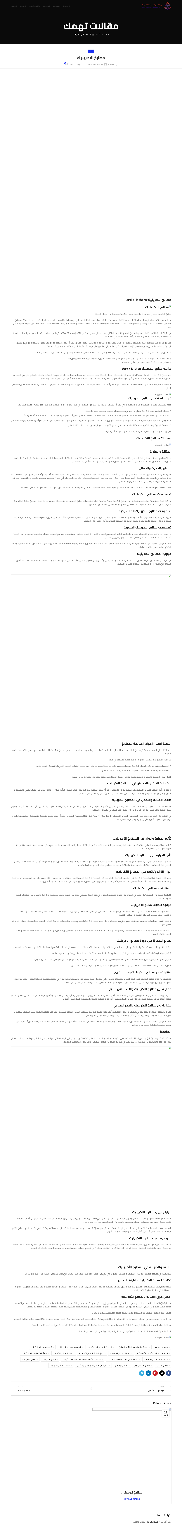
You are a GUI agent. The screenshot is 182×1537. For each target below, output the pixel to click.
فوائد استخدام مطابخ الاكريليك (34, 1353)
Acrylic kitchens (161, 1347)
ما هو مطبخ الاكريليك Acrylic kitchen (123, 1359)
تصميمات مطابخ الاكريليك (41, 1347)
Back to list (91, 1388)
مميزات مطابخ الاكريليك (60, 1365)
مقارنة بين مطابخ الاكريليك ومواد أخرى (92, 1365)
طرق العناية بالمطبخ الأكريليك (91, 1353)
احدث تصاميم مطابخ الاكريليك (100, 1347)
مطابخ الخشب (162, 1365)
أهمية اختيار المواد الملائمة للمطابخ (133, 1347)
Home (106, 34)
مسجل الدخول (152, 1522)
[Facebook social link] (168, 1373)
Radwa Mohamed (95, 64)
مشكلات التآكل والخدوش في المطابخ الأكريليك (82, 1359)
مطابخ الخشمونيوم (142, 1365)
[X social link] (162, 1373)
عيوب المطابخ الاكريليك (63, 1353)
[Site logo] (156, 6)
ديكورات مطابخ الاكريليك (120, 1353)
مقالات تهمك (95, 34)
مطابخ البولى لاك (29, 1359)
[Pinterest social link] (155, 1373)
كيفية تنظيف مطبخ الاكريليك (156, 1359)
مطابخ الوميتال (121, 1365)
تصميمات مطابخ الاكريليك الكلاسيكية (152, 1353)
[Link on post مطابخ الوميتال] (131, 1447)
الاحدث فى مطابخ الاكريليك (70, 1347)
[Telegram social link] (141, 1373)
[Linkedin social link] (148, 1373)
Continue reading (132, 1499)
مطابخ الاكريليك (49, 1359)
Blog (91, 51)
